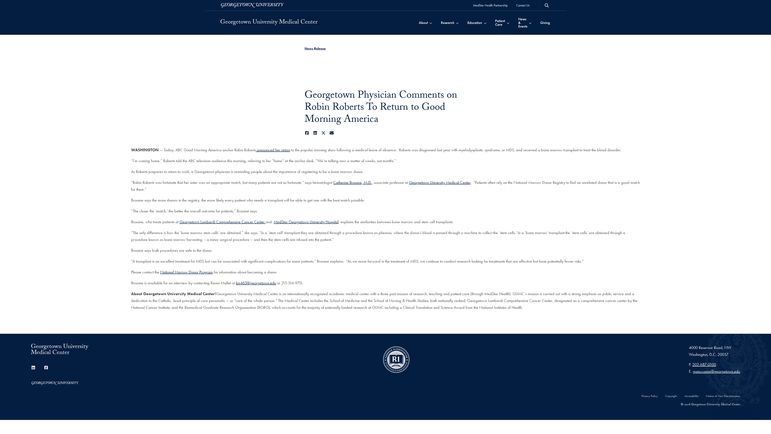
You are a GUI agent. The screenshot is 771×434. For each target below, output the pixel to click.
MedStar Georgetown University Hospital (306, 221)
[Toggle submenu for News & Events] (530, 23)
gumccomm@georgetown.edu (716, 371)
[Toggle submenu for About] (431, 23)
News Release (315, 48)
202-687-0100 (704, 364)
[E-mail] (331, 133)
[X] (323, 133)
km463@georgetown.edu (256, 283)
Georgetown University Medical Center (268, 23)
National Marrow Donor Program (186, 272)
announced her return (273, 150)
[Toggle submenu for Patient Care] (508, 23)
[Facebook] (307, 133)
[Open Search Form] (547, 5)
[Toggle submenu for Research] (457, 23)
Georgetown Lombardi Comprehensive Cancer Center (222, 221)
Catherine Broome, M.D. (352, 182)
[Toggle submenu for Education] (485, 23)
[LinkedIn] (315, 133)
